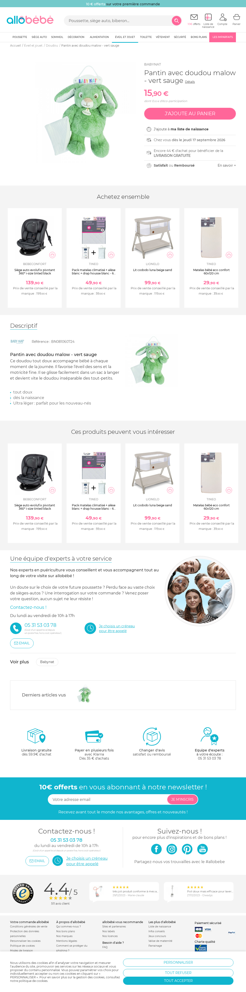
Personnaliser (178, 962)
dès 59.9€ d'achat (36, 752)
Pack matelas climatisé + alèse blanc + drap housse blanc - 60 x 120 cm (94, 273)
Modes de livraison (21, 950)
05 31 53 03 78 (209, 758)
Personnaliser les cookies (25, 941)
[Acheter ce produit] (52, 255)
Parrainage (155, 945)
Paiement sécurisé (208, 923)
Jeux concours (157, 936)
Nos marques (64, 936)
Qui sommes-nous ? (68, 926)
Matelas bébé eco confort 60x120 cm (211, 271)
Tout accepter (178, 981)
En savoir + (227, 165)
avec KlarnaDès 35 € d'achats (94, 754)
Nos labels (108, 931)
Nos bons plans (65, 931)
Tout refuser (178, 973)
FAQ (104, 947)
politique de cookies (33, 981)
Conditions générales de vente (28, 926)
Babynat (152, 64)
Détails (190, 82)
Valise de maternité (160, 941)
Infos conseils (156, 931)
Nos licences (110, 936)
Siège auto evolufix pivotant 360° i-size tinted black (34, 271)
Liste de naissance (159, 926)
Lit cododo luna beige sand (152, 270)
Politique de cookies (22, 945)
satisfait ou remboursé (152, 752)
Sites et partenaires (114, 926)
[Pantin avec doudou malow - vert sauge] (83, 693)
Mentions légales (66, 941)
